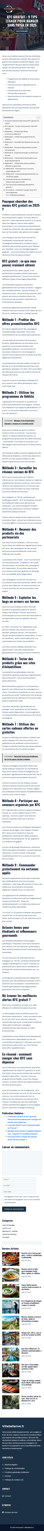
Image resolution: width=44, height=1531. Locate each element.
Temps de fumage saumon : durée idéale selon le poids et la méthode (31, 1382)
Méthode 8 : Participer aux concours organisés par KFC (20, 170)
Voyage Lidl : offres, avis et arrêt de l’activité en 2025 (31, 1333)
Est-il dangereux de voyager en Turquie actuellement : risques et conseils (31, 1303)
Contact (8, 1476)
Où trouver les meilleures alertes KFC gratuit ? (20, 186)
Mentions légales (11, 1465)
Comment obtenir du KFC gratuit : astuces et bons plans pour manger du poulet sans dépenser (24, 1119)
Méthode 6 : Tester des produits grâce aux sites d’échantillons (21, 159)
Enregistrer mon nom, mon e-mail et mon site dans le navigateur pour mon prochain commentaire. (22, 1199)
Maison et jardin (10, 1231)
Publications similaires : (18, 195)
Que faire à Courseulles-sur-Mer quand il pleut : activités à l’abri (30, 1366)
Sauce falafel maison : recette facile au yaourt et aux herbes (31, 1287)
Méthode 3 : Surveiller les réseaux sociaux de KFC (22, 143)
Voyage (5, 1237)
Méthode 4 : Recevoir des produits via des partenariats (21, 149)
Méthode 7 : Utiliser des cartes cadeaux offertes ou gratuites (20, 165)
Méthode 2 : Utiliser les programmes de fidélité (20, 138)
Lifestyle (6, 1228)
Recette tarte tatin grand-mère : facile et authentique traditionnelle (31, 1255)
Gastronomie (22, 31)
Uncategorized (9, 1234)
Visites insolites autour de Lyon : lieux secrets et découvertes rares (31, 1398)
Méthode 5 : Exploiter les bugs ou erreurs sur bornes (21, 154)
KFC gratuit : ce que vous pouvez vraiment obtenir (21, 127)
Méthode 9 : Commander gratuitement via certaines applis (22, 175)
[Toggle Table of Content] (37, 117)
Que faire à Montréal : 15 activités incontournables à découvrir (31, 1350)
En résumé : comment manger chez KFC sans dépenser (21, 191)
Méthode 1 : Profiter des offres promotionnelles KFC (16, 133)
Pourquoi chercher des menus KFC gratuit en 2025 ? (22, 122)
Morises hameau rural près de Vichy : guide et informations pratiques (31, 1318)
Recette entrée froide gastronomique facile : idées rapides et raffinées (30, 1271)
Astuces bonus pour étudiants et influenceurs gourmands (18, 181)
